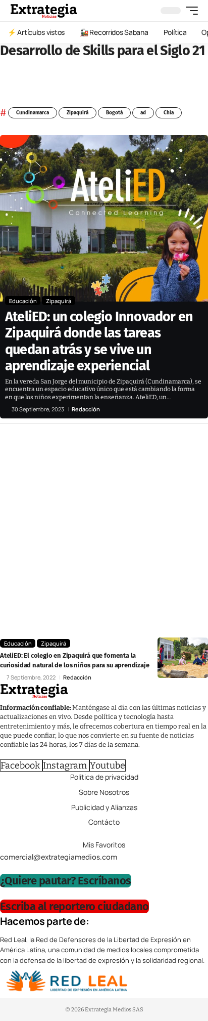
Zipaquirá (77, 113)
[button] (189, 11)
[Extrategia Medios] (43, 10)
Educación (23, 301)
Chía (169, 113)
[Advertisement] (104, 533)
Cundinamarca (32, 113)
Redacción (86, 409)
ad (143, 113)
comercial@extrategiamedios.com (58, 857)
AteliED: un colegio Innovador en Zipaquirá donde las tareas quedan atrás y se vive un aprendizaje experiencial (99, 341)
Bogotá (114, 113)
